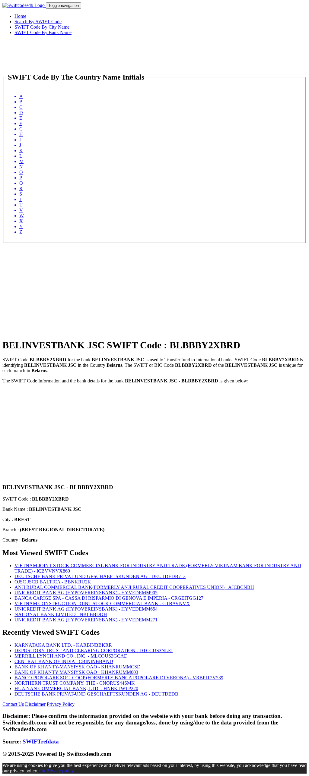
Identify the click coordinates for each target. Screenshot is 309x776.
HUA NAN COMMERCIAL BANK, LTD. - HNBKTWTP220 (76, 688)
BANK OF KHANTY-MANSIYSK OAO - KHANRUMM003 (76, 672)
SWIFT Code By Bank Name (43, 32)
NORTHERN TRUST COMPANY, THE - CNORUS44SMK (74, 683)
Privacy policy (60, 770)
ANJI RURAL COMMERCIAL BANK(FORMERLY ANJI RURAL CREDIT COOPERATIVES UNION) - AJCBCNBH (134, 587)
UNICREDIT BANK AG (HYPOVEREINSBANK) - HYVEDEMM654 (86, 608)
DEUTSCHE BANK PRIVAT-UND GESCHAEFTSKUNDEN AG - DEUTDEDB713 (100, 576)
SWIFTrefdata (41, 741)
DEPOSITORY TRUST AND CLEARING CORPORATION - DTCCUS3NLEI (93, 650)
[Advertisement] (154, 285)
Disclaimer (35, 704)
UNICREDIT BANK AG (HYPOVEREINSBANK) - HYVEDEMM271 (86, 619)
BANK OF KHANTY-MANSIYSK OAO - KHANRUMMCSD (77, 666)
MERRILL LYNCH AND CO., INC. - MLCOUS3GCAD (71, 655)
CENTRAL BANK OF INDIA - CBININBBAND (63, 661)
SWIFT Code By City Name (41, 27)
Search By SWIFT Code (38, 21)
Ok (42, 770)
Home (20, 16)
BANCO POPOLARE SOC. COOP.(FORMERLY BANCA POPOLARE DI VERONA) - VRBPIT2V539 (118, 677)
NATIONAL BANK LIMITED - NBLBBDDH (60, 614)
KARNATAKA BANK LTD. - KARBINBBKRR (63, 645)
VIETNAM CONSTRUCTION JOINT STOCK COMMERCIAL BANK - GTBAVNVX (102, 603)
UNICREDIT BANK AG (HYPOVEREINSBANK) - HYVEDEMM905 (86, 592)
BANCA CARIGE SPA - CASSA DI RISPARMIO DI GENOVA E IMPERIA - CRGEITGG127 (108, 598)
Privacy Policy (61, 704)
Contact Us (13, 704)
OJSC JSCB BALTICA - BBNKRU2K (52, 581)
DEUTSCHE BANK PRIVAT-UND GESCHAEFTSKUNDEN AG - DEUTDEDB (96, 693)
